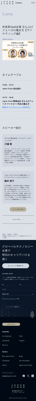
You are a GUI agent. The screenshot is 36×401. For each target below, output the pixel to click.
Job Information (24, 361)
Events (15, 234)
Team (21, 336)
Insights (22, 341)
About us (5, 345)
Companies (6, 341)
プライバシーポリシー (10, 298)
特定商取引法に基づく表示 (9, 376)
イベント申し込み (18, 209)
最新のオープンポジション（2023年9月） (16, 107)
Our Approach (7, 336)
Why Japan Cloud (8, 356)
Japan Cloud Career (25, 365)
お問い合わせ (11, 324)
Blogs (21, 356)
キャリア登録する (17, 266)
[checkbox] (18, 299)
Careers (10, 234)
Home (3, 234)
